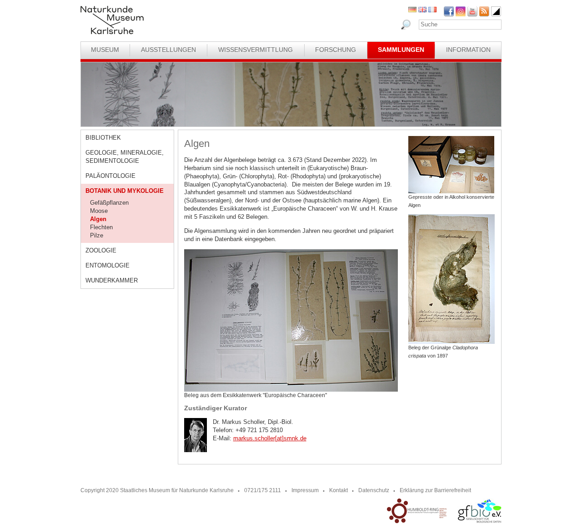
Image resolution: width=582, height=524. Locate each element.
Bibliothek (103, 137)
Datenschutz (373, 490)
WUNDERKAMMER (111, 280)
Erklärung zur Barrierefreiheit (435, 490)
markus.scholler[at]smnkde (269, 438)
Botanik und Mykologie (124, 190)
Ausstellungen (168, 49)
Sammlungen (401, 49)
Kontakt (338, 490)
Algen (98, 219)
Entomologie (107, 265)
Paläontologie (110, 175)
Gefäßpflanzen (109, 202)
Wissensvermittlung (255, 49)
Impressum (305, 490)
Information (468, 49)
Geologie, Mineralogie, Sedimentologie (124, 156)
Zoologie (100, 250)
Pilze (96, 235)
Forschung (335, 49)
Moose (99, 210)
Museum (105, 49)
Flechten (101, 227)
